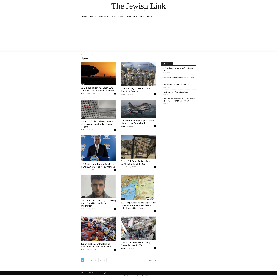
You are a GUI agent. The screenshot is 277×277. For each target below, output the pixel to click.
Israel (82, 117)
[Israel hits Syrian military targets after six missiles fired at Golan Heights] (98, 109)
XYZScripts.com (149, 276)
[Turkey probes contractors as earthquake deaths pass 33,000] (98, 229)
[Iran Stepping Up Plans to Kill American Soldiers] (138, 74)
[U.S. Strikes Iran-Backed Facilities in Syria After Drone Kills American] (98, 148)
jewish (82, 93)
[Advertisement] (138, 35)
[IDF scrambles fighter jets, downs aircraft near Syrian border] (138, 109)
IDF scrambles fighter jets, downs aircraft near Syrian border (138, 122)
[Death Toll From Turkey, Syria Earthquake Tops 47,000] (138, 147)
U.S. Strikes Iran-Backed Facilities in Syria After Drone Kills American (98, 165)
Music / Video (117, 17)
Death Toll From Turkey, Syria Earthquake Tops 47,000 (135, 162)
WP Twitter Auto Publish (130, 276)
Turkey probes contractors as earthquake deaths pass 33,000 (96, 245)
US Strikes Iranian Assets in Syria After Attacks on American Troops (98, 89)
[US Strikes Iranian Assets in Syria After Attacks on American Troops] (98, 73)
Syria (82, 240)
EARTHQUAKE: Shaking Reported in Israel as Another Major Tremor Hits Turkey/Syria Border (138, 205)
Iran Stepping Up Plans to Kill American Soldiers (135, 89)
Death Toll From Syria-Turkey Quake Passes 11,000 (135, 244)
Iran (123, 85)
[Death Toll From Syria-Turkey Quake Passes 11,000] (138, 228)
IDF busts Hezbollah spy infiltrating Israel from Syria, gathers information (98, 203)
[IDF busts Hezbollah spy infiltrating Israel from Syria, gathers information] (98, 186)
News (88, 55)
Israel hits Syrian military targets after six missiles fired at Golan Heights (97, 124)
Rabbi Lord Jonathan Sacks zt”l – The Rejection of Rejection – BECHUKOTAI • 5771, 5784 (179, 100)
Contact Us (130, 17)
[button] (193, 17)
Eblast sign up (146, 17)
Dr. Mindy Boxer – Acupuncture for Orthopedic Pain (178, 69)
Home (84, 17)
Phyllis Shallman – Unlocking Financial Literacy (178, 77)
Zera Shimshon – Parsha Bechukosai (175, 92)
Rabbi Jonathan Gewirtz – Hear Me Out (176, 85)
